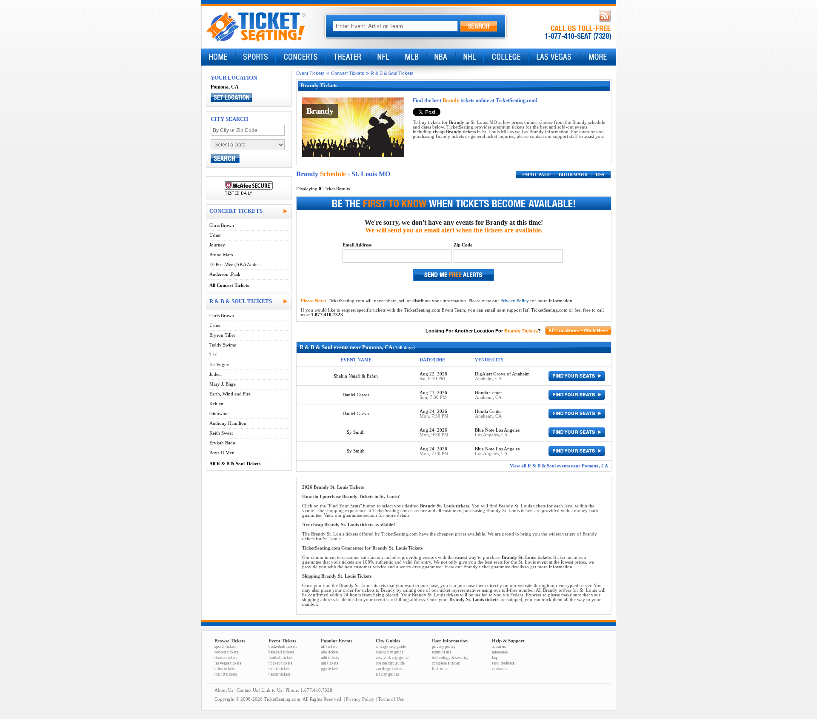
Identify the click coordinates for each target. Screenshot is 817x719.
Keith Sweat (221, 433)
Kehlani (217, 403)
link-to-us (440, 669)
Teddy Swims (222, 345)
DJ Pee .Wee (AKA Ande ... (236, 264)
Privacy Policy (514, 300)
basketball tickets (283, 647)
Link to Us (271, 690)
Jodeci (215, 374)
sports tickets (225, 647)
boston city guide (390, 663)
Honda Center (488, 392)
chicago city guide (391, 647)
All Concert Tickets (229, 285)
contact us (500, 669)
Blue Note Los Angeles (497, 430)
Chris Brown (221, 225)
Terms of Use (391, 699)
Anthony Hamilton (227, 423)
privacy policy (444, 647)
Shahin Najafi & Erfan (356, 376)
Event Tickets (310, 73)
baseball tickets (281, 652)
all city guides (387, 674)
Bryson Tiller (222, 335)
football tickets (281, 658)
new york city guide (392, 658)
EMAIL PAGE (536, 174)
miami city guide (389, 652)
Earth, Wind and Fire (230, 394)
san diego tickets (389, 669)
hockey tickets (280, 663)
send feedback (503, 663)
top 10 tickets (225, 674)
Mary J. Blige (222, 384)
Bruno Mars (221, 254)
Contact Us (247, 690)
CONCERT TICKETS (236, 211)
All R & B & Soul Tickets (234, 463)
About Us (223, 690)
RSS (600, 174)
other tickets (224, 669)
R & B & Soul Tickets (392, 73)
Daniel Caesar (356, 394)
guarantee (500, 652)
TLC (213, 354)
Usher (215, 235)
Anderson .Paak (224, 274)
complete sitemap (446, 663)
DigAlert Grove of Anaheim (502, 374)
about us (499, 647)
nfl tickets (329, 647)
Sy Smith (356, 432)
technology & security (450, 658)
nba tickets (330, 652)
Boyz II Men (221, 452)
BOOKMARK (573, 174)
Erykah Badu (222, 443)
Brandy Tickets (521, 330)
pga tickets (330, 669)
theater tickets (225, 658)
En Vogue (219, 364)
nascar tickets (280, 674)
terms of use (441, 652)
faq (494, 658)
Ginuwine (219, 413)
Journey (217, 245)
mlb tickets (330, 658)
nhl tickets (329, 663)
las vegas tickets (227, 663)
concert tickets (226, 652)
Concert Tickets (347, 73)
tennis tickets (280, 669)
